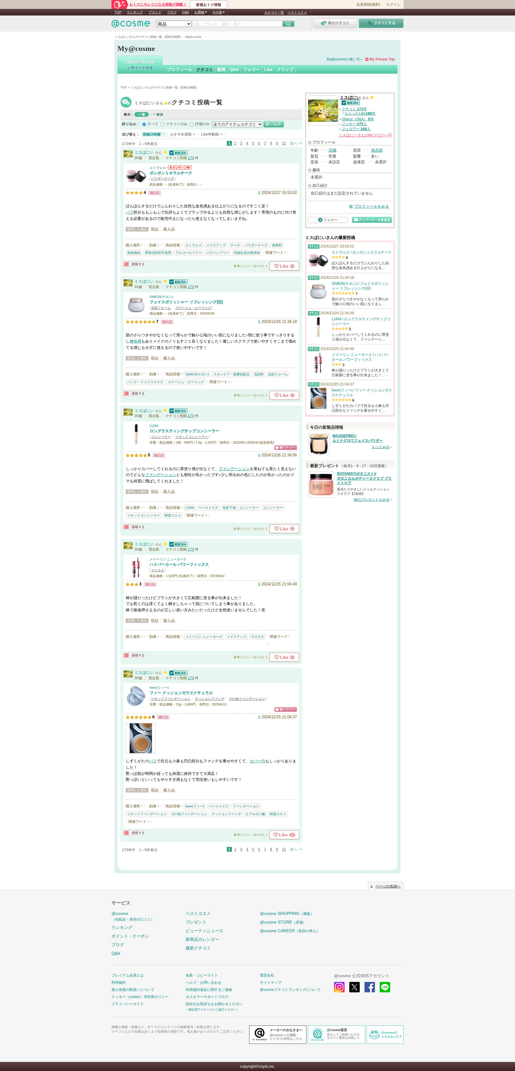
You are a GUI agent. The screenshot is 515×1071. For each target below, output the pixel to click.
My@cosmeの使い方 (343, 59)
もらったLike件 (360, 113)
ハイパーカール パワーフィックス (179, 564)
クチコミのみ (176, 124)
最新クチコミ (198, 948)
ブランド (155, 12)
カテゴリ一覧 (274, 12)
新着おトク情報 (208, 5)
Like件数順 (210, 134)
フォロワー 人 (356, 129)
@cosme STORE (283, 922)
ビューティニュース (204, 930)
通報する (135, 264)
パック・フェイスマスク (145, 382)
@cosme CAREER (290, 930)
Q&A (185, 12)
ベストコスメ (297, 12)
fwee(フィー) (159, 687)
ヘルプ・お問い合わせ (203, 982)
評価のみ (202, 124)
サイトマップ (270, 982)
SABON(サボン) (161, 297)
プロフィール (179, 69)
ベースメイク (208, 507)
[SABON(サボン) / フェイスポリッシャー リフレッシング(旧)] (136, 312)
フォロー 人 (354, 124)
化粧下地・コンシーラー (241, 507)
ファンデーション (234, 469)
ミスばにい (178, 103)
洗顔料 (259, 374)
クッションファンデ (209, 698)
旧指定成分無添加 (247, 252)
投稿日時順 (152, 134)
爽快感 (135, 341)
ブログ (172, 12)
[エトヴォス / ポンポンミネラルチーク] (136, 183)
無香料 (277, 245)
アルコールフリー (189, 252)
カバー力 (257, 761)
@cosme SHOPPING (287, 913)
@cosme (132, 916)
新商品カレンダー (202, 939)
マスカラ (157, 570)
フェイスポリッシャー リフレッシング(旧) (186, 302)
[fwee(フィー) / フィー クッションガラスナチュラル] (136, 704)
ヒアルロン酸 (255, 814)
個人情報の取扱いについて (132, 990)
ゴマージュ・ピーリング (193, 308)
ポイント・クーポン (130, 936)
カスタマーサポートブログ (207, 997)
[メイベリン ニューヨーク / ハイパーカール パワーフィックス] (136, 575)
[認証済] (177, 152)
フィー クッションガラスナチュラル (181, 693)
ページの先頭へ (388, 886)
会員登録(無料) (368, 4)
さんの (365, 135)
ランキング (135, 12)
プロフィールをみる (371, 206)
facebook (369, 987)
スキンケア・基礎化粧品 (231, 374)
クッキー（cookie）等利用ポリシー (140, 997)
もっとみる (381, 447)
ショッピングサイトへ (285, 447)
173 (191, 158)
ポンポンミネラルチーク (171, 173)
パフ (130, 212)
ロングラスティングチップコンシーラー (184, 431)
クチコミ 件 (354, 109)
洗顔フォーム (161, 308)
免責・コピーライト (202, 975)
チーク (235, 245)
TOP (117, 12)
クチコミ (204, 69)
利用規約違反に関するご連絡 (209, 990)
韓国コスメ (173, 515)
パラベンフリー (217, 252)
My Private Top (382, 59)
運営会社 (267, 975)
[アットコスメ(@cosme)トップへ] (130, 25)
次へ (293, 143)
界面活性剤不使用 (158, 252)
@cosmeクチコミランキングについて (290, 990)
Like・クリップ (279, 69)
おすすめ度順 (181, 134)
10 (284, 143)
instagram (339, 987)
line (385, 987)
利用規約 (118, 982)
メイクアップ (216, 245)
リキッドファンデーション (170, 698)
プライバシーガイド (127, 1004)
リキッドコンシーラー (191, 437)
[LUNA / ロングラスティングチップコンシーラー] (136, 441)
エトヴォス (158, 168)
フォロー (251, 69)
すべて (153, 124)
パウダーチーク (162, 178)
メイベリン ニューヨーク (168, 559)
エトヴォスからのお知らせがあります (179, 168)
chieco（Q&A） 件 (358, 119)
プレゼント (196, 922)
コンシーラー (161, 437)
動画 (221, 69)
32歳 (332, 150)
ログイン (393, 4)
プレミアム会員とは (127, 975)
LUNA (154, 426)
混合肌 (377, 150)
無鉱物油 (133, 252)
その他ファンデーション (247, 698)
